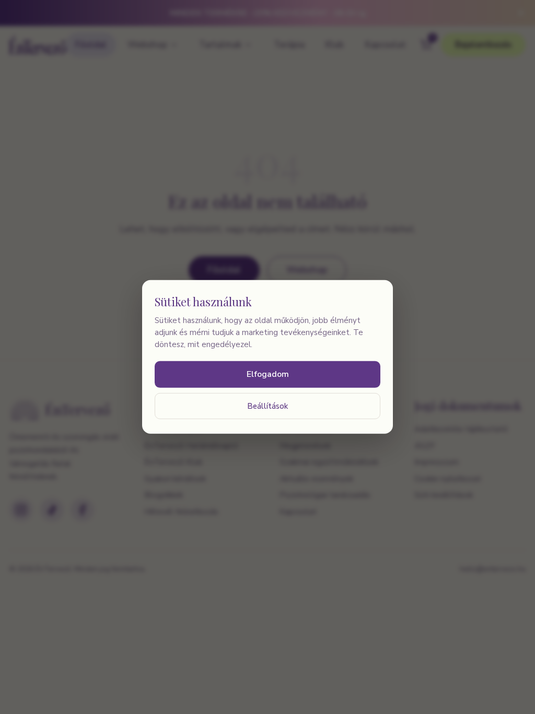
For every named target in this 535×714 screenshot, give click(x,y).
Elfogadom (268, 374)
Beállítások (267, 405)
